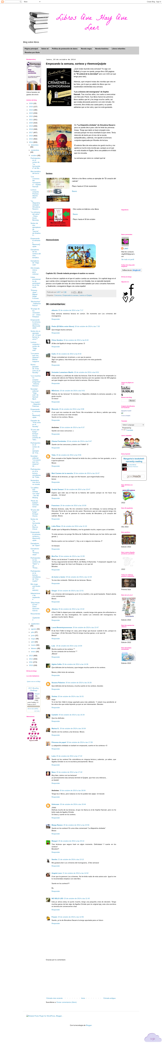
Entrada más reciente (54, 998)
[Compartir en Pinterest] (81, 292)
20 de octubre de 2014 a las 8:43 (76, 340)
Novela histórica (101, 49)
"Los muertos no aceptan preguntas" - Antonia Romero (36, 381)
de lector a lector (58, 577)
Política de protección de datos (64, 49)
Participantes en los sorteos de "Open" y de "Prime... (35, 563)
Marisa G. (55, 728)
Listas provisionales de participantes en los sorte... (35, 282)
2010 (31, 665)
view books (37, 711)
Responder (56, 319)
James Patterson (133, 466)
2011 (31, 662)
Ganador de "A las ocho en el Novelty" (36, 423)
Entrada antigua (110, 998)
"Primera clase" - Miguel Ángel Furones (35, 294)
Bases (74, 191)
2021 (31, 120)
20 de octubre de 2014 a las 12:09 (72, 556)
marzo (33, 645)
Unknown (55, 804)
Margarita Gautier (126, 410)
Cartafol (55, 715)
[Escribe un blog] (74, 292)
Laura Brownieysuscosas (62, 627)
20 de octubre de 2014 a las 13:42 (71, 609)
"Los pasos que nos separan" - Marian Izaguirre (35, 357)
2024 (31, 110)
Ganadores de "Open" (35, 544)
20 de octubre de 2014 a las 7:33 (87, 326)
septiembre (35, 624)
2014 (31, 142)
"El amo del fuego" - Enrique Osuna (35, 513)
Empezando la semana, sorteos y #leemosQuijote (36, 324)
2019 (31, 126)
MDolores (55, 391)
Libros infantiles (118, 49)
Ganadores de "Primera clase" (35, 552)
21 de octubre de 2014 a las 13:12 (71, 859)
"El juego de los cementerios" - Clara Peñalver (35, 313)
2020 (31, 123)
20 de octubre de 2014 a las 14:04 (69, 646)
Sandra (54, 859)
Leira (54, 756)
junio (33, 635)
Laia (54, 646)
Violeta (54, 696)
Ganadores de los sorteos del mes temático (36, 253)
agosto (34, 629)
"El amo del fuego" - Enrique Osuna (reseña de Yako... (36, 435)
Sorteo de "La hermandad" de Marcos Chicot (35, 524)
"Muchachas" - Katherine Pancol (36, 304)
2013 (31, 656)
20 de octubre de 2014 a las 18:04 (73, 790)
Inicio (83, 998)
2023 (31, 113)
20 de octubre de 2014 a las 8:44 (68, 354)
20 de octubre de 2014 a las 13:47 (86, 627)
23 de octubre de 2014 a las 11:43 (77, 898)
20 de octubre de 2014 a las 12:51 (71, 591)
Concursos (58, 295)
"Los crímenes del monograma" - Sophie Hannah (36, 181)
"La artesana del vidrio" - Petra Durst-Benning (35, 216)
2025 (31, 107)
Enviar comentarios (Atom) (67, 1002)
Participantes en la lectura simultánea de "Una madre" (36, 576)
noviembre (35, 150)
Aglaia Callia (57, 664)
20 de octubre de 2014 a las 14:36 (75, 664)
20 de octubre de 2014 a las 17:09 (80, 742)
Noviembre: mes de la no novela (35, 482)
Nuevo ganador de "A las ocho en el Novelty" (35, 368)
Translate (129, 430)
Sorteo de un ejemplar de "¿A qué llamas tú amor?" (36, 335)
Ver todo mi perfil (127, 259)
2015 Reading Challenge (33, 689)
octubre (34, 155)
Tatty (54, 455)
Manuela (55, 409)
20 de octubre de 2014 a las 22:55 (76, 825)
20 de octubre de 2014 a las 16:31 (71, 696)
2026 (31, 103)
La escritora (131, 465)
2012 (31, 659)
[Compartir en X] (77, 292)
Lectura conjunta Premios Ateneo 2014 (35, 194)
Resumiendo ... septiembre (35, 617)
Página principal (31, 49)
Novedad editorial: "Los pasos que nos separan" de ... (36, 461)
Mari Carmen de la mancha (62, 473)
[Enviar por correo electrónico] (72, 292)
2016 (31, 136)
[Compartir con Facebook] (79, 292)
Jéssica (55, 609)
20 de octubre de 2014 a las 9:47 (79, 441)
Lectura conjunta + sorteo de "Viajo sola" (35, 346)
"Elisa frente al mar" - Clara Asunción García (35, 606)
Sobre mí (45, 49)
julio (33, 632)
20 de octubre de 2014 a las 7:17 (70, 310)
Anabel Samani (58, 489)
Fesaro (54, 917)
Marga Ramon (57, 825)
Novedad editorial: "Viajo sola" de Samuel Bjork (35, 394)
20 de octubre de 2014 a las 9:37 (72, 427)
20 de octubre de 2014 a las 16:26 (79, 683)
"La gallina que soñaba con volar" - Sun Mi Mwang (35, 492)
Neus (54, 772)
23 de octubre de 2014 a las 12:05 (71, 917)
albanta (55, 310)
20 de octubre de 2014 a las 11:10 (74, 526)
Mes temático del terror (36, 172)
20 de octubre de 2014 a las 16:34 (72, 715)
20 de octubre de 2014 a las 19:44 (73, 804)
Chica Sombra (57, 340)
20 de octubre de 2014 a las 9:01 (72, 391)
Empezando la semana (70, 295)
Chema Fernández (59, 441)
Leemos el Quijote (85, 295)
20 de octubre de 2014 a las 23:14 (71, 841)
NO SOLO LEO (57, 898)
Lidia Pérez (56, 526)
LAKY (126, 248)
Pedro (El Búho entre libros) (63, 326)
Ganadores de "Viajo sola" (35, 263)
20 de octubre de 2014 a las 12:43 (79, 577)
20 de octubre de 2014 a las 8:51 (86, 372)
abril (33, 642)
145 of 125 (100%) (33, 708)
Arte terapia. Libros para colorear (35, 271)
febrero (34, 648)
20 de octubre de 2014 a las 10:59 (73, 505)
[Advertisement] (81, 979)
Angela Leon (57, 873)
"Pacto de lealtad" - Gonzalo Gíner (35, 504)
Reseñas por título (32, 52)
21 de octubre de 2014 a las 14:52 (75, 873)
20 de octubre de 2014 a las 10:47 (87, 473)
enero (33, 652)
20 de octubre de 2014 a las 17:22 (69, 756)
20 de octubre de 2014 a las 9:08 (71, 409)
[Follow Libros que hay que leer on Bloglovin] (131, 271)
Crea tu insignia (125, 415)
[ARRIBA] (153, 1038)
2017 (31, 132)
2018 (31, 129)
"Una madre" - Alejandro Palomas (35, 404)
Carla (54, 354)
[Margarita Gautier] (122, 413)
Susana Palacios (58, 683)
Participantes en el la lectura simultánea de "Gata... (36, 473)
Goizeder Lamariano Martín (62, 372)
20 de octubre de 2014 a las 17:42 (69, 772)
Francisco (56, 505)
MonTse (55, 556)
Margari (55, 841)
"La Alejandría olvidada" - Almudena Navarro (35, 205)
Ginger (54, 591)
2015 (31, 139)
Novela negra (86, 49)
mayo (33, 639)
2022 (31, 116)
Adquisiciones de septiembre (35, 596)
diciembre (34, 145)
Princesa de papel (59, 742)
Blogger (89, 1025)
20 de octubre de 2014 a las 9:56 (68, 455)
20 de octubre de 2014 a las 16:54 (73, 728)
